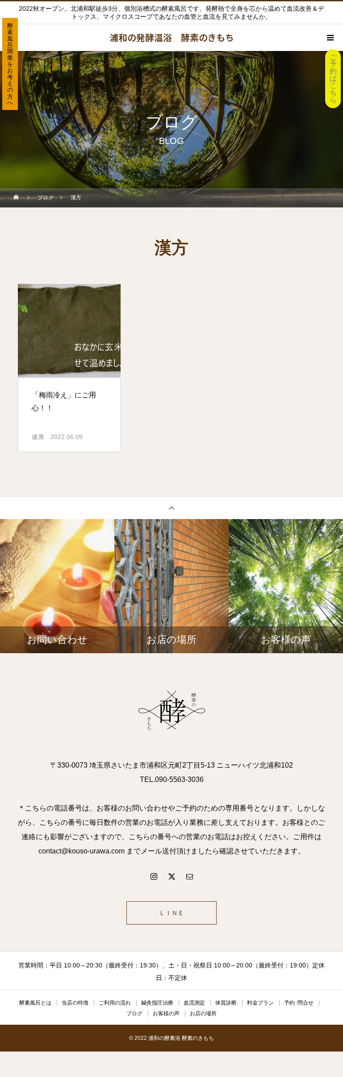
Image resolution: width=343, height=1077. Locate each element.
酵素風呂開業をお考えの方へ (10, 64)
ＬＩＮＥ (171, 913)
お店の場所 (203, 1013)
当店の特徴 (75, 1003)
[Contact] (189, 876)
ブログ (134, 1013)
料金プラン (260, 1003)
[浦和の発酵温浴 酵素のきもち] (171, 711)
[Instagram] (153, 876)
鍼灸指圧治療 (157, 1003)
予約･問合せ (299, 1003)
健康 (38, 436)
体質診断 (226, 1003)
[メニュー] (329, 37)
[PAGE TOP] (171, 507)
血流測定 (194, 1003)
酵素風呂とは (35, 1003)
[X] (171, 876)
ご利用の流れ (115, 1003)
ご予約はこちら (333, 78)
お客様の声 (166, 1013)
